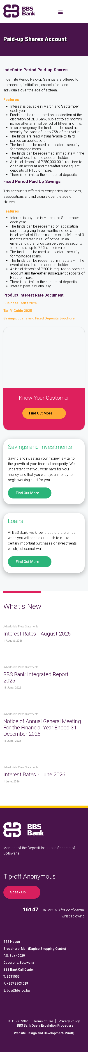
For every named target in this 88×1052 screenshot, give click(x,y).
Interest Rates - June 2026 (34, 774)
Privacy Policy (69, 1021)
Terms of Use (43, 1021)
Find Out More (40, 413)
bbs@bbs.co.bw (18, 990)
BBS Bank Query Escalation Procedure (45, 1025)
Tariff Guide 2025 (17, 311)
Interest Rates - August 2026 (37, 634)
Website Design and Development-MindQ (44, 1033)
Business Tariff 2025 (20, 303)
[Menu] (60, 13)
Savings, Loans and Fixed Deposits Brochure (39, 318)
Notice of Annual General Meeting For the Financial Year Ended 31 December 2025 (42, 727)
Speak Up (18, 892)
